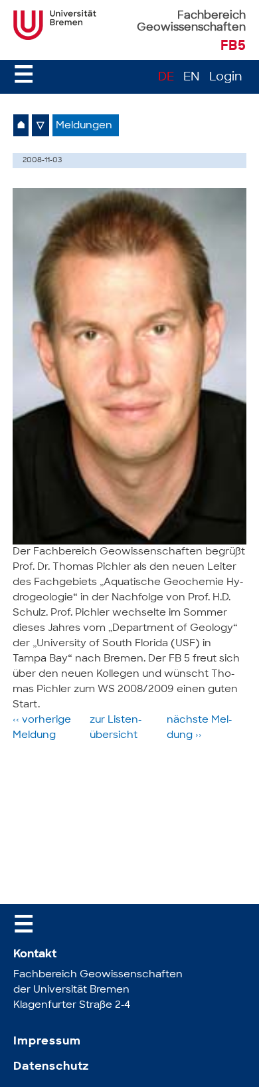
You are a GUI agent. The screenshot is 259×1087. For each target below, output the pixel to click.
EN (191, 78)
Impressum (47, 1041)
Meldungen (84, 126)
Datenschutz (51, 1066)
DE (166, 78)
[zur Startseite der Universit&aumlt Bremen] (54, 37)
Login (225, 78)
